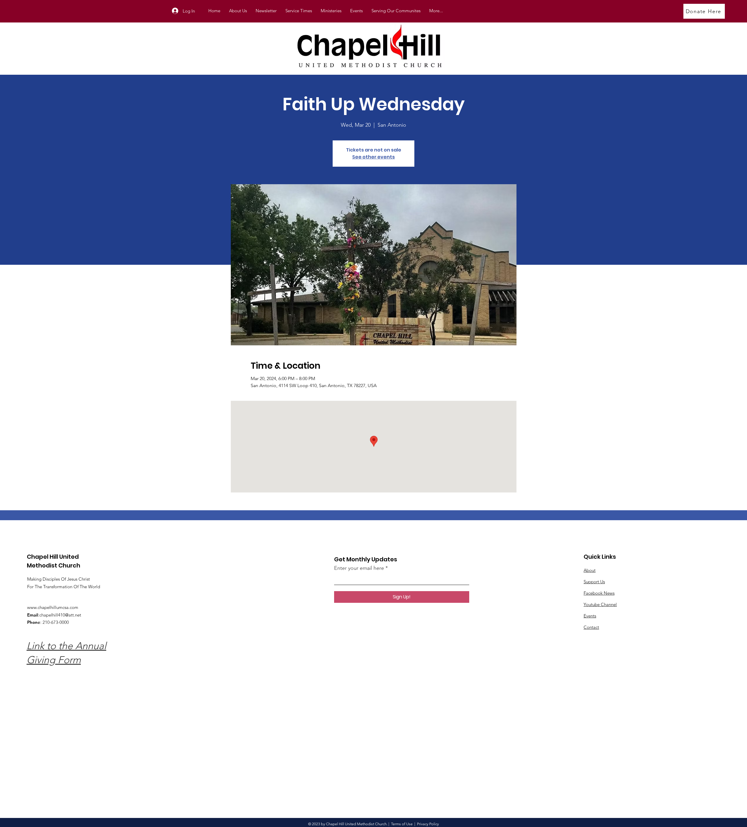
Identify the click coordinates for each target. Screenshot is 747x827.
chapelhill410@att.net (60, 615)
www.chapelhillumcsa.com (52, 607)
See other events (373, 157)
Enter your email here (359, 568)
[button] (331, 11)
